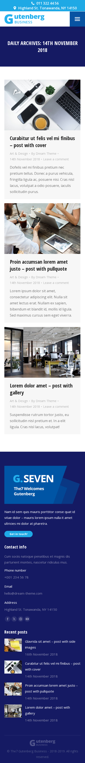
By (43, 153)
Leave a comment (56, 159)
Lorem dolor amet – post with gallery (41, 389)
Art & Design (19, 153)
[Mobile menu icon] (77, 19)
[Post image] (13, 645)
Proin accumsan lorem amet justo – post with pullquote (39, 265)
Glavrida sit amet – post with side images (50, 644)
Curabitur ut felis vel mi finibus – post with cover (42, 141)
